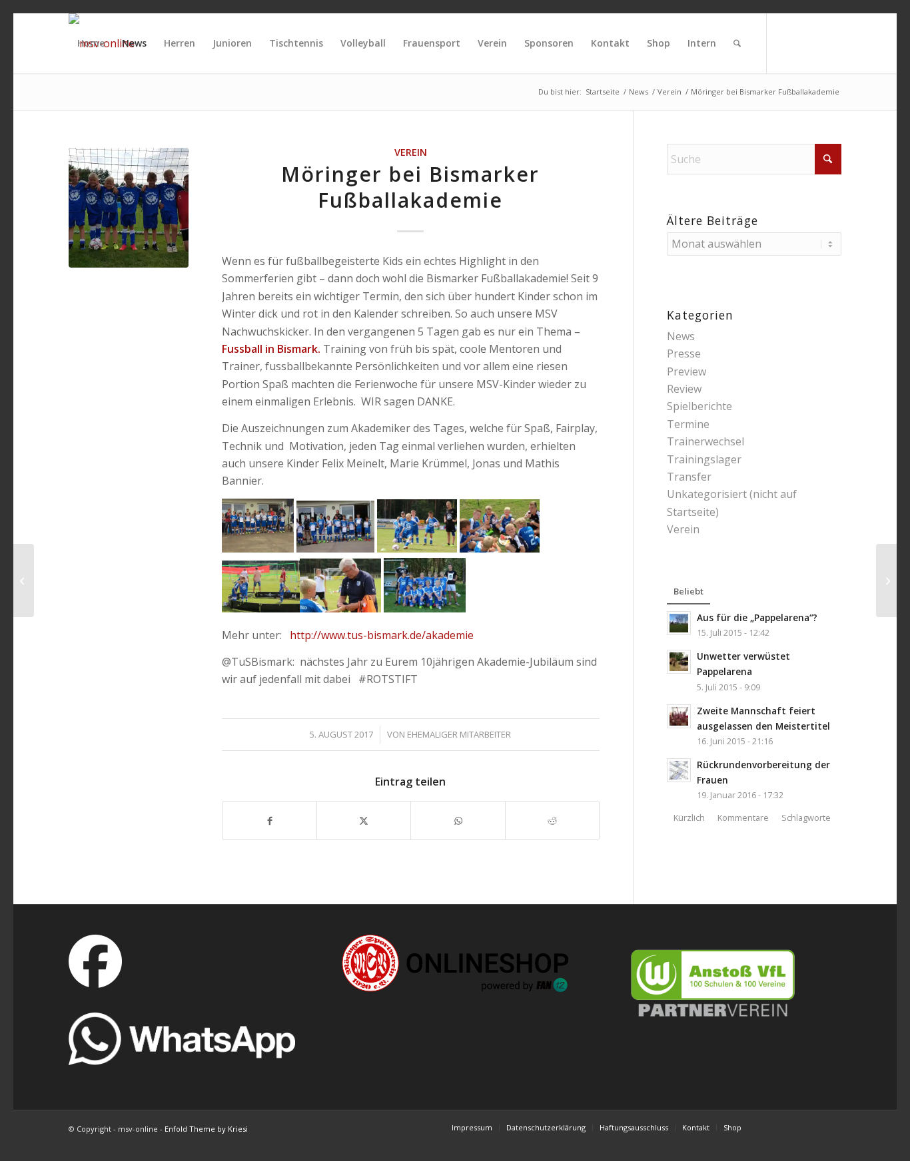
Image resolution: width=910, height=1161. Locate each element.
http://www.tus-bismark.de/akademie (382, 635)
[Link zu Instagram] (113, 103)
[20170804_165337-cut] (129, 208)
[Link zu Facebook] (93, 103)
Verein (410, 152)
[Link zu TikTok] (73, 103)
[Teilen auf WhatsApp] (457, 820)
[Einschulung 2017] (886, 580)
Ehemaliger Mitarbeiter (459, 734)
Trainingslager (704, 459)
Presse (684, 353)
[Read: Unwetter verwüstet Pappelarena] (679, 662)
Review (684, 388)
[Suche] (737, 43)
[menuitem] (91, 43)
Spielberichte (699, 406)
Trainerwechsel (705, 441)
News (681, 336)
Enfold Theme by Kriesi (206, 1129)
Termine (688, 424)
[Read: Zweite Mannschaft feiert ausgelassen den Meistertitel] (679, 716)
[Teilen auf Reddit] (552, 820)
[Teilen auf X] (363, 820)
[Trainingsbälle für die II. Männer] (23, 580)
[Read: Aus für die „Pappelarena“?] (679, 623)
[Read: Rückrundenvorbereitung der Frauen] (679, 770)
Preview (686, 371)
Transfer (689, 476)
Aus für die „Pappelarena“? (757, 617)
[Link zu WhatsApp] (133, 103)
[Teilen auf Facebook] (269, 820)
